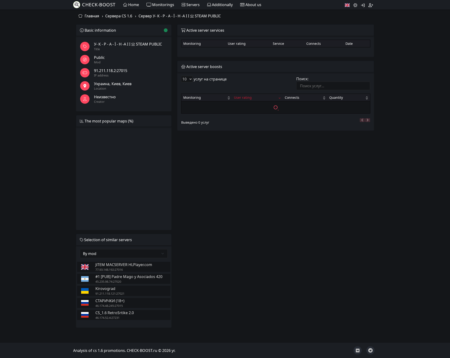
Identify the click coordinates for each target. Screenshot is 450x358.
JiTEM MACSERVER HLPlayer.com (123, 264)
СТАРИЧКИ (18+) (109, 300)
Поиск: (302, 78)
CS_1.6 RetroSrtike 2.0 (114, 312)
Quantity (336, 97)
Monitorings (162, 4)
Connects (292, 97)
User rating (243, 97)
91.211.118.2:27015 (110, 70)
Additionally (222, 4)
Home (133, 4)
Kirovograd (105, 288)
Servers (192, 4)
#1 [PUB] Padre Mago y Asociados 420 (128, 276)
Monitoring (192, 97)
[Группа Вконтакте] (357, 350)
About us (252, 4)
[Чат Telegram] (370, 350)
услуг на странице (210, 79)
